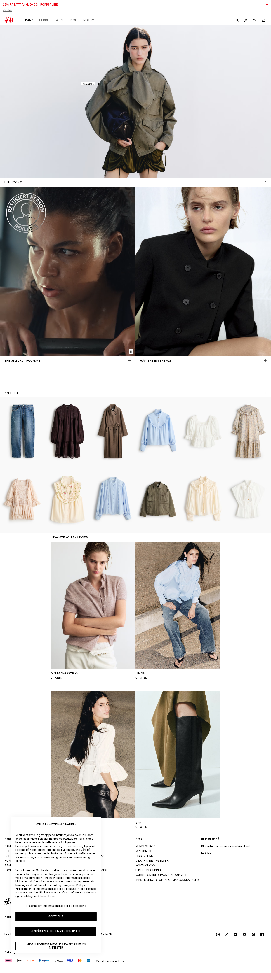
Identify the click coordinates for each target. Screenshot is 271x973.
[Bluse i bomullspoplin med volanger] (158, 431)
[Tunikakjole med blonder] (67, 431)
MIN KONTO (143, 851)
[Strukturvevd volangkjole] (248, 431)
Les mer (207, 852)
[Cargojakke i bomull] (158, 499)
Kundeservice (146, 846)
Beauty (88, 20)
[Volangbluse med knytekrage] (203, 499)
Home (73, 20)
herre (44, 20)
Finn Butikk (144, 855)
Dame (29, 20)
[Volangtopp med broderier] (67, 499)
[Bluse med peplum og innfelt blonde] (203, 431)
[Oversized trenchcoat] (113, 431)
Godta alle (55, 916)
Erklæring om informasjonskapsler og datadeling (56, 905)
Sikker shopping (148, 870)
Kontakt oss (145, 865)
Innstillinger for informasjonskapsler (167, 879)
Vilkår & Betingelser (152, 860)
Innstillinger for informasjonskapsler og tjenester (56, 946)
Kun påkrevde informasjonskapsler (56, 931)
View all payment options (110, 961)
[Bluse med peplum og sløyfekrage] (248, 499)
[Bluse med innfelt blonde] (113, 499)
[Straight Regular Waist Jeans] (22, 431)
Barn (59, 20)
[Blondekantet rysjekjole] (22, 499)
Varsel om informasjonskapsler (161, 874)
